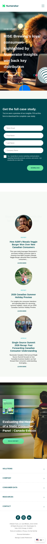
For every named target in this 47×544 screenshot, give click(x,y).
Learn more (21, 263)
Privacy (25, 531)
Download (35, 168)
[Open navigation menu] (41, 6)
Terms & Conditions (16, 531)
